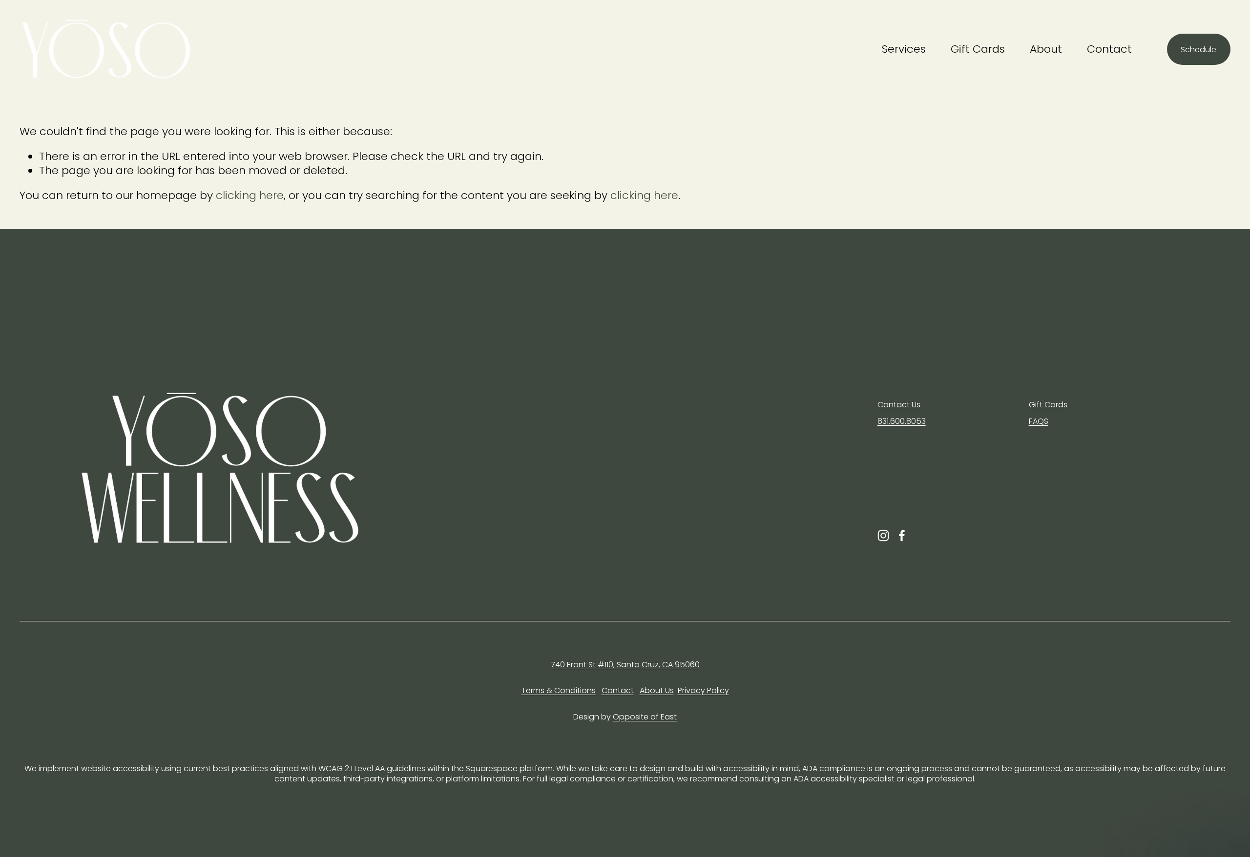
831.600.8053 (901, 422)
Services (904, 49)
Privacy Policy (703, 691)
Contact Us (898, 405)
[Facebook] (902, 535)
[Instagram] (883, 535)
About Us (657, 691)
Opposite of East (645, 717)
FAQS (1038, 422)
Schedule (1198, 49)
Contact (1109, 49)
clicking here (250, 195)
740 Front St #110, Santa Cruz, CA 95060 (625, 665)
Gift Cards (978, 49)
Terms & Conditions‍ (558, 691)
